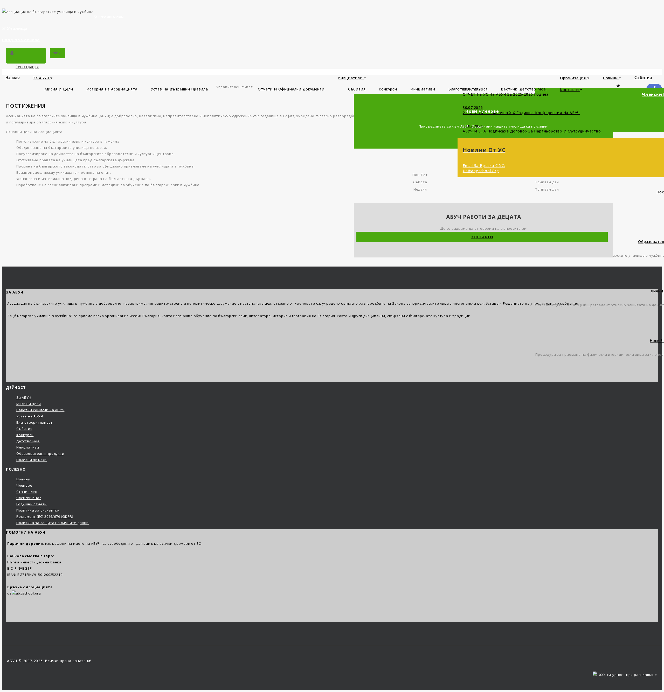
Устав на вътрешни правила (179, 89)
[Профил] (12, 53)
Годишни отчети (31, 504)
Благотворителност (34, 422)
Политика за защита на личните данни (52, 522)
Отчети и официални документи (291, 89)
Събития (357, 89)
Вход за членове (21, 39)
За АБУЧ (41, 77)
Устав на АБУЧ (29, 416)
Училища (17, 28)
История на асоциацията (111, 89)
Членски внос (28, 497)
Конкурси (388, 89)
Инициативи (351, 77)
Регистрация (27, 66)
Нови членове (482, 111)
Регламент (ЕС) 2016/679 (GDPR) (44, 516)
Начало (12, 77)
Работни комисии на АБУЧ (40, 410)
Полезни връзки (31, 459)
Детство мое (28, 441)
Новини (611, 77)
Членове (24, 485)
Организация (573, 77)
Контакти (570, 89)
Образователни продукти (40, 453)
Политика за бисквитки (38, 510)
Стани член (111, 16)
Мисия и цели (59, 89)
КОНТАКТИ (482, 236)
